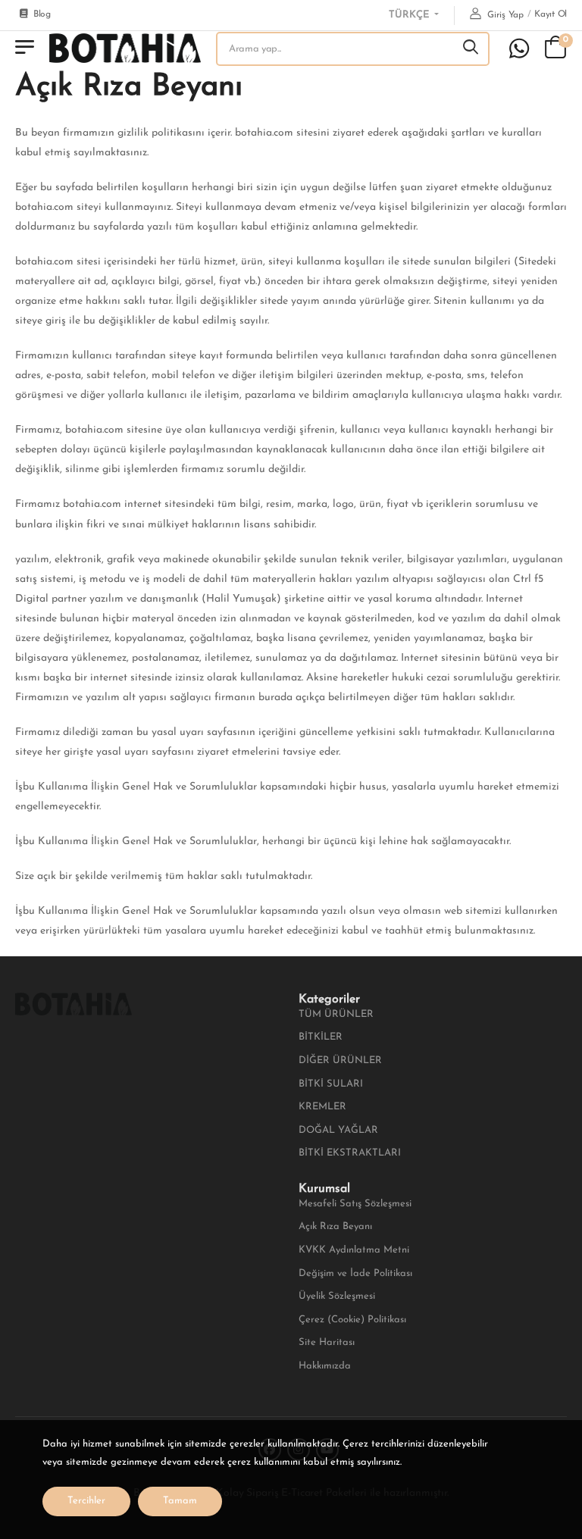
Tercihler (86, 1501)
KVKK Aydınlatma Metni (354, 1250)
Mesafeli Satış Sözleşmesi (355, 1204)
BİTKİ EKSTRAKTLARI (350, 1153)
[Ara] (471, 49)
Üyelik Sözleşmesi (337, 1296)
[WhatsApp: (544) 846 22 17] (519, 49)
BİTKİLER (321, 1037)
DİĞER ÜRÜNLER (340, 1060)
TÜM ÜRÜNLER (336, 1014)
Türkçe (410, 15)
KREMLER (322, 1107)
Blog (42, 14)
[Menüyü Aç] (24, 48)
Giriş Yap (504, 15)
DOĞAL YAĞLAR (338, 1130)
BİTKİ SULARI (331, 1084)
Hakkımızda (325, 1366)
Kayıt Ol (550, 14)
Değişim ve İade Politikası (355, 1273)
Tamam (180, 1501)
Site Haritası (327, 1342)
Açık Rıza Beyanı (335, 1226)
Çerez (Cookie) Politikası (352, 1320)
